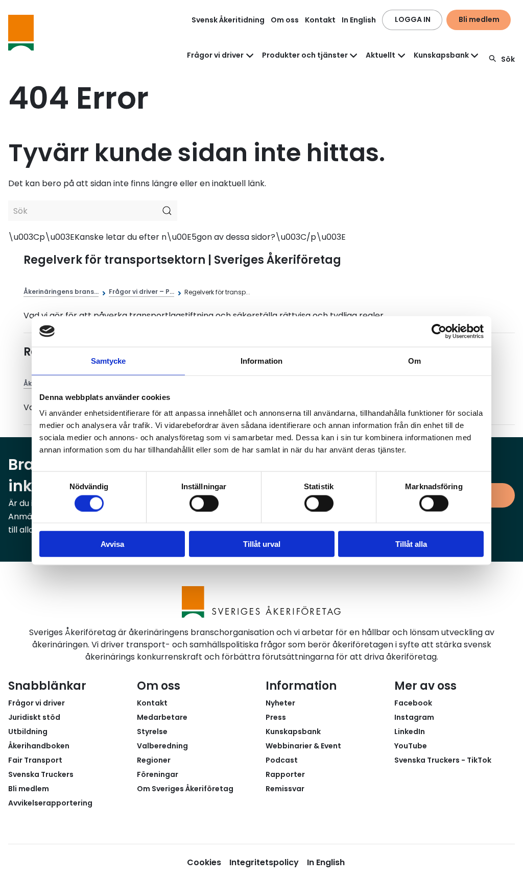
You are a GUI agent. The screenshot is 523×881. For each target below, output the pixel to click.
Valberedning (162, 746)
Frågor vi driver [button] (215, 55)
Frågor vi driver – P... (141, 291)
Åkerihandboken (38, 746)
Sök (508, 59)
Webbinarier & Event (303, 746)
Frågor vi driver (36, 703)
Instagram (414, 717)
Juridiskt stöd (34, 717)
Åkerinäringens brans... (61, 291)
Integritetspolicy (264, 862)
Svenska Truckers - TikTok (442, 760)
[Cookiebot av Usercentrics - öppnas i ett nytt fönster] (439, 331)
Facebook (413, 703)
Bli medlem (479, 19)
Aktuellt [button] (380, 55)
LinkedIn (409, 731)
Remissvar (285, 789)
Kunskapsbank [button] (441, 55)
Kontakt (320, 20)
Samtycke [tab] (108, 360)
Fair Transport (35, 760)
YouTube (410, 746)
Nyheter (280, 703)
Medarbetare (162, 717)
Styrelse (152, 731)
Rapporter (285, 774)
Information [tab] (261, 360)
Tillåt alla (411, 544)
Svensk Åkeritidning (228, 20)
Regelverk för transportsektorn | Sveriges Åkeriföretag (182, 260)
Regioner (154, 760)
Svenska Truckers (41, 774)
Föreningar (157, 774)
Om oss (285, 20)
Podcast (282, 760)
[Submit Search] (167, 210)
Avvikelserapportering (50, 803)
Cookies (204, 862)
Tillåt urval (261, 544)
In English (359, 20)
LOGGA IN (413, 19)
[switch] (204, 503)
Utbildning (27, 731)
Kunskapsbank (293, 731)
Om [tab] (414, 360)
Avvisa (112, 544)
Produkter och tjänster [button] (305, 55)
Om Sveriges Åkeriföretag (185, 789)
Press (276, 717)
